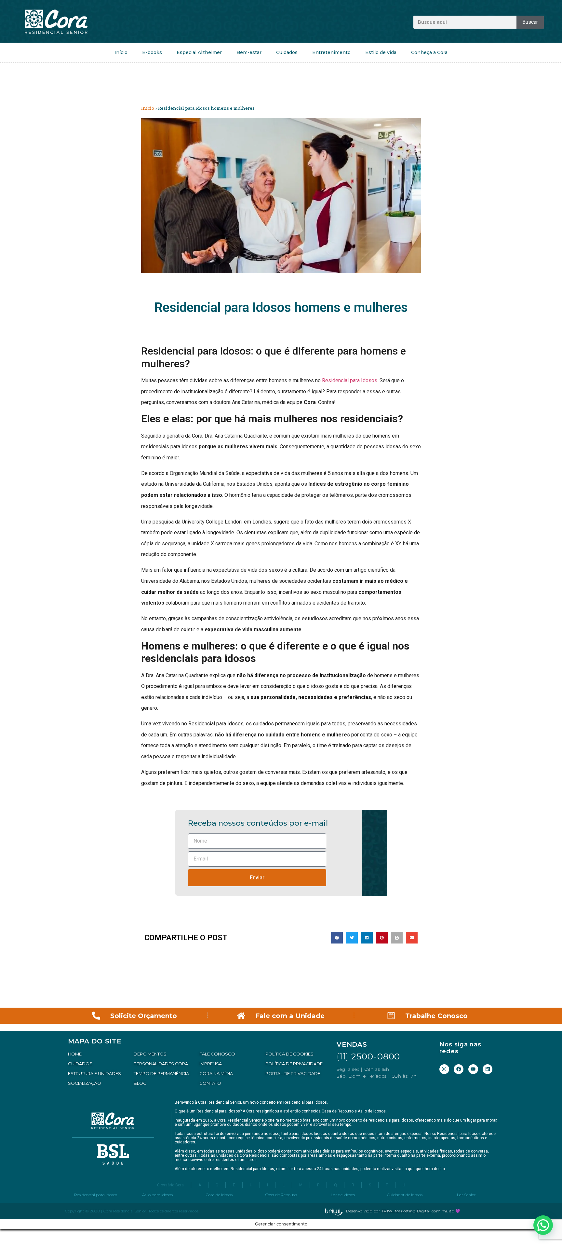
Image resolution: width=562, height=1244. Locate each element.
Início (120, 52)
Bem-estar (248, 52)
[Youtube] (473, 1069)
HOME (75, 1053)
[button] (337, 937)
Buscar (530, 22)
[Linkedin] (487, 1069)
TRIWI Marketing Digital (406, 1211)
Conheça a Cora (429, 52)
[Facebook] (458, 1069)
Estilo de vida (380, 52)
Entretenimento (331, 52)
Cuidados (287, 52)
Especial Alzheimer (199, 52)
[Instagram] (444, 1069)
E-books (152, 52)
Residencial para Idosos (349, 380)
